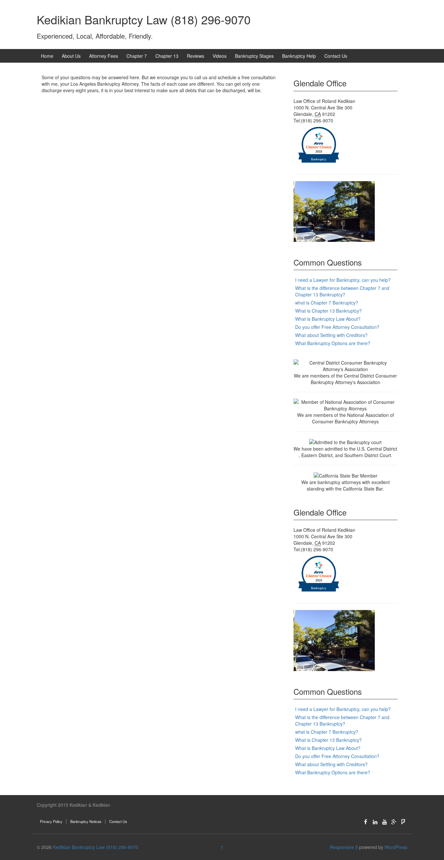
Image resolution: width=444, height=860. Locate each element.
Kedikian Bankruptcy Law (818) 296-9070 (144, 19)
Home (47, 56)
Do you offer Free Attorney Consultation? (337, 327)
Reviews (195, 56)
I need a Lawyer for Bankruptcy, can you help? (343, 280)
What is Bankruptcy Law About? (327, 319)
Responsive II (344, 847)
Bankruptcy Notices (85, 821)
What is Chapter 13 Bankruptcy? (328, 310)
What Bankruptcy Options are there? (332, 343)
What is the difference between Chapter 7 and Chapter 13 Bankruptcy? (342, 291)
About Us (71, 56)
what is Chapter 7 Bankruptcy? (326, 302)
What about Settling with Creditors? (331, 335)
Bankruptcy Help (299, 56)
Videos (220, 56)
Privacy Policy (51, 821)
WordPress (396, 847)
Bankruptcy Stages (254, 56)
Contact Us (335, 56)
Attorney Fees (103, 56)
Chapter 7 (136, 56)
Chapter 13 (166, 56)
